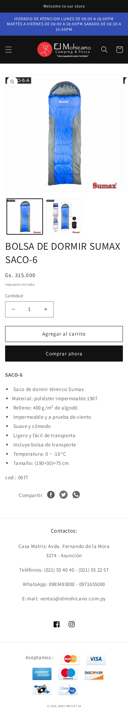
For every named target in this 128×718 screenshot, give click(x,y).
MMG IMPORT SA (69, 706)
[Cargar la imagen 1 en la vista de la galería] (25, 217)
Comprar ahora (64, 353)
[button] (8, 49)
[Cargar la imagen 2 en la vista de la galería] (64, 217)
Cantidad (14, 296)
